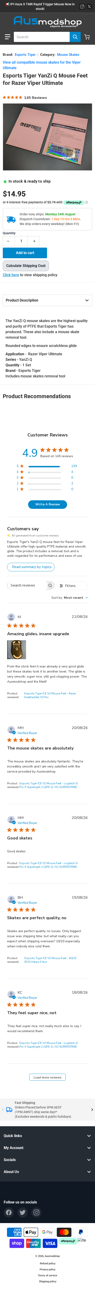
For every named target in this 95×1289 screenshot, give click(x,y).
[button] (7, 36)
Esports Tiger (25, 55)
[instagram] (36, 1212)
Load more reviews (48, 1077)
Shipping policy (47, 1281)
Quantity (9, 233)
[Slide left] (3, 1110)
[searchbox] (26, 585)
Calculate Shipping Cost (25, 266)
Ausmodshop (52, 1256)
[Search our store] (75, 37)
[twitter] (23, 1212)
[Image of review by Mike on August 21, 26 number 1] (16, 649)
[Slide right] (92, 1110)
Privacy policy (47, 1269)
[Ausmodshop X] (89, 6)
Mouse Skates (68, 55)
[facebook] (9, 1212)
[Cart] (87, 37)
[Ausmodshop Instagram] (82, 6)
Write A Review (47, 504)
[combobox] (45, 37)
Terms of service (47, 1275)
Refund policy (47, 1263)
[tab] (47, 300)
